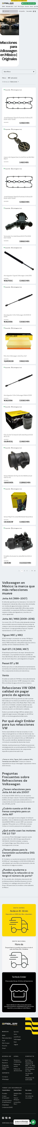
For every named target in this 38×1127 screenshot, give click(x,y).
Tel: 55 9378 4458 (29, 1074)
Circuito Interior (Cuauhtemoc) (7, 1101)
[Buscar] (3, 11)
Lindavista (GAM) (7, 1107)
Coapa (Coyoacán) (5, 1097)
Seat (15, 1042)
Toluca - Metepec (16, 1099)
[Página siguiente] (35, 571)
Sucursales (29, 11)
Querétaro (28, 1093)
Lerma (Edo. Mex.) (17, 1103)
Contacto (5, 1060)
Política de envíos (17, 1065)
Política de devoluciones (18, 1070)
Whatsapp (5, 1079)
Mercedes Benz (7, 1038)
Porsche (4, 1046)
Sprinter (16, 1032)
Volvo (15, 1034)
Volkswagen (17, 1039)
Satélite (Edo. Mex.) (18, 1094)
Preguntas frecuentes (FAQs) (5, 1067)
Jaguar (16, 1044)
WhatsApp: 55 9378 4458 (29, 1078)
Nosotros (5, 1063)
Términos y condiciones (17, 1061)
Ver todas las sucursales (29, 1097)
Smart (4, 1048)
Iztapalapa (5, 1105)
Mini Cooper (6, 1043)
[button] (3, 6)
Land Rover (17, 1037)
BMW (3, 1035)
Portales (4, 1093)
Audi (3, 1040)
